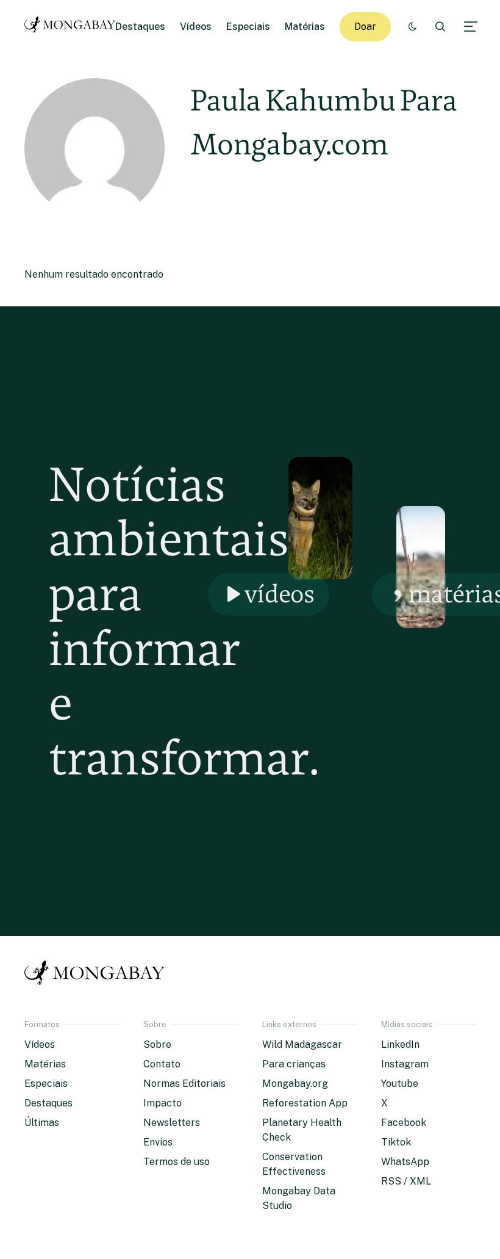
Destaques (140, 26)
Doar (365, 26)
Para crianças (294, 1064)
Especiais (248, 26)
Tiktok (396, 1142)
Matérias (305, 26)
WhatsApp (405, 1161)
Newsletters (171, 1122)
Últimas (41, 1122)
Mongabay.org (295, 1083)
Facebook (403, 1122)
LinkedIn (400, 1044)
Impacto (162, 1103)
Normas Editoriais (184, 1083)
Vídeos (196, 26)
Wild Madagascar (302, 1044)
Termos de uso (176, 1161)
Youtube (399, 1083)
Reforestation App (305, 1103)
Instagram (405, 1064)
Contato (161, 1064)
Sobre (157, 1044)
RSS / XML (406, 1181)
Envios (158, 1142)
